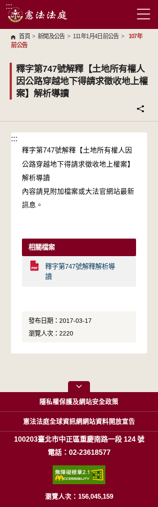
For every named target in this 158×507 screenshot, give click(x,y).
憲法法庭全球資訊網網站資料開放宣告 (79, 421)
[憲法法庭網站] (38, 14)
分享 (140, 108)
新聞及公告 (51, 36)
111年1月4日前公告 (96, 36)
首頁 (24, 36)
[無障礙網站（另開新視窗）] (79, 474)
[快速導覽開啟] (79, 386)
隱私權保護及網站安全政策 (79, 401)
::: (9, 6)
